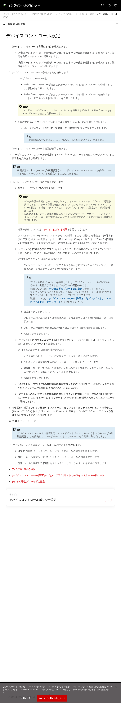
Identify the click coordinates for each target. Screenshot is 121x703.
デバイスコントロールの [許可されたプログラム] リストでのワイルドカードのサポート (58, 475)
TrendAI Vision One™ (42, 13)
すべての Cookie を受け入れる (51, 698)
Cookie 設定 (25, 698)
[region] (60, 692)
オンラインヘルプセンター (16, 13)
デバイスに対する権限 (55, 229)
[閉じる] (116, 687)
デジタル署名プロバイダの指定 (65, 288)
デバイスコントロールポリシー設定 (77, 13)
